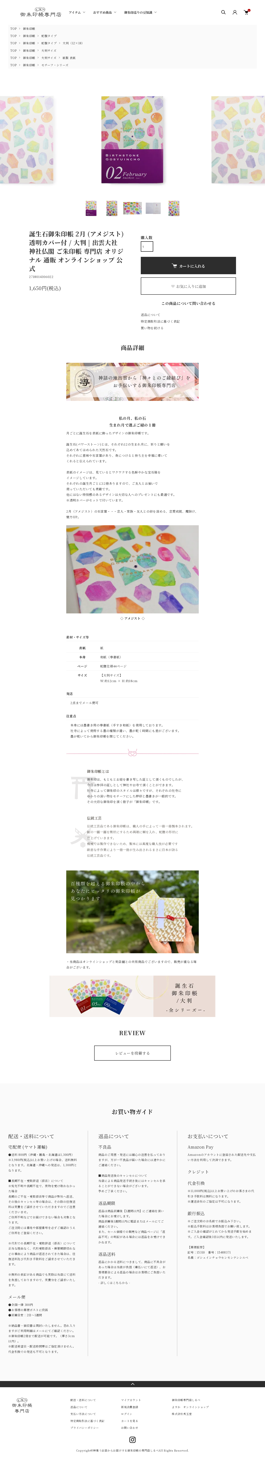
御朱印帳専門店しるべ (186, 1400)
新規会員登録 (129, 1407)
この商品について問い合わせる (188, 303)
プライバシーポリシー (84, 1428)
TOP (13, 28)
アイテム (75, 12)
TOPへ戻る (132, 1384)
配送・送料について (83, 1400)
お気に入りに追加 (191, 286)
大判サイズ (49, 50)
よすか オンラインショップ (190, 1407)
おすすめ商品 (102, 12)
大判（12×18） (73, 43)
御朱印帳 (29, 28)
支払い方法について (83, 1414)
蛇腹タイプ (49, 36)
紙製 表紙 (69, 58)
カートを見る (129, 1421)
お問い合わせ (129, 1428)
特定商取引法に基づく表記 (160, 321)
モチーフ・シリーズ (55, 65)
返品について (150, 315)
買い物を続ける (152, 328)
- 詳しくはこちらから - (114, 1283)
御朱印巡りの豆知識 (138, 12)
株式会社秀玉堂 (182, 1414)
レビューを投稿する (132, 1053)
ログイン (126, 1414)
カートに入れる (192, 266)
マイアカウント (131, 1400)
